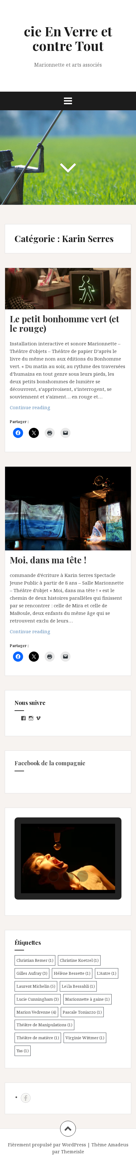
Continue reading (43, 409)
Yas (22, 1050)
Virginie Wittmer (84, 1038)
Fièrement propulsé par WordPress (47, 1145)
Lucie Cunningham (37, 999)
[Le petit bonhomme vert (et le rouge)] (72, 299)
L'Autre (106, 973)
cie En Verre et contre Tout (68, 38)
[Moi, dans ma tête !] (72, 516)
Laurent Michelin (35, 986)
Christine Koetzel (79, 960)
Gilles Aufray (31, 973)
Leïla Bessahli (78, 986)
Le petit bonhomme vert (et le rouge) (64, 323)
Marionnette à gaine (87, 999)
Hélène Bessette (72, 973)
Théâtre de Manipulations (44, 1025)
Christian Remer (34, 960)
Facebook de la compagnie (50, 763)
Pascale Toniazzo (82, 1012)
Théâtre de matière (37, 1038)
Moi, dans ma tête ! (48, 560)
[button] (53, 876)
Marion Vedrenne (36, 1012)
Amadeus (118, 1145)
